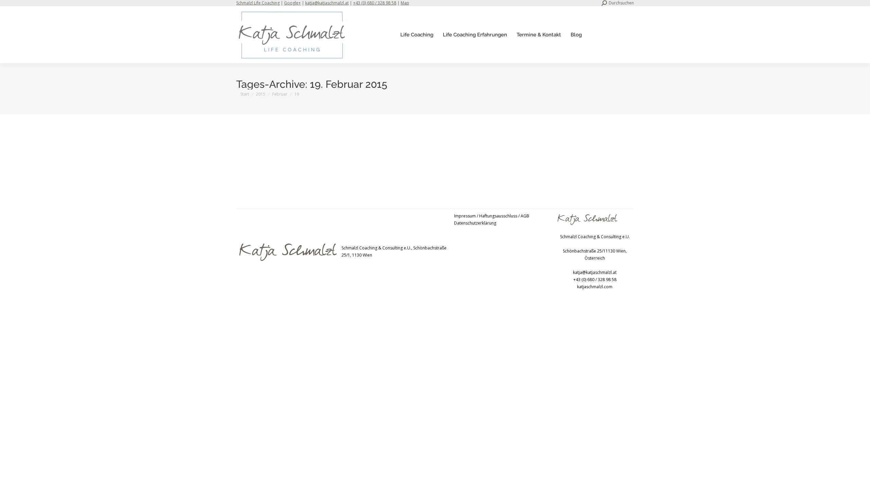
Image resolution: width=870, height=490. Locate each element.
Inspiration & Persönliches (311, 153)
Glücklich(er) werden (264, 153)
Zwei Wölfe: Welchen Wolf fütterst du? (291, 142)
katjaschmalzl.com (594, 287)
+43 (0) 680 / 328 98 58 (374, 3)
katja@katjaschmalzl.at (327, 3)
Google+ (292, 3)
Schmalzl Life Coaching (258, 3)
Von (359, 153)
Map (405, 3)
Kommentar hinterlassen (443, 153)
